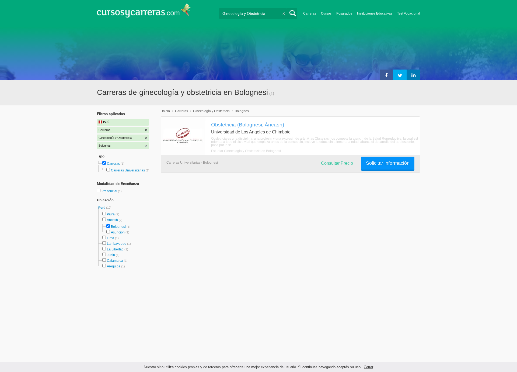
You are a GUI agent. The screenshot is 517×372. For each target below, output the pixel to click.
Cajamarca (115, 261)
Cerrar (368, 367)
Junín (111, 255)
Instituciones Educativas (374, 13)
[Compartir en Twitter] (400, 75)
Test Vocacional (408, 13)
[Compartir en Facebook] (386, 75)
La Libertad (115, 249)
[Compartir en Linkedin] (413, 75)
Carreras (309, 13)
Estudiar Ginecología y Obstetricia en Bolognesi (246, 151)
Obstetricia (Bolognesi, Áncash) (247, 125)
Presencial (110, 191)
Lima (110, 238)
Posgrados (344, 13)
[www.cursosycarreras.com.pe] (144, 12)
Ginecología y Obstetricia (211, 111)
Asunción (118, 232)
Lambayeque (116, 244)
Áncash (112, 220)
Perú (102, 207)
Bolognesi (118, 227)
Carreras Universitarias (128, 170)
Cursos (326, 13)
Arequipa (113, 266)
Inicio (166, 111)
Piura (111, 214)
